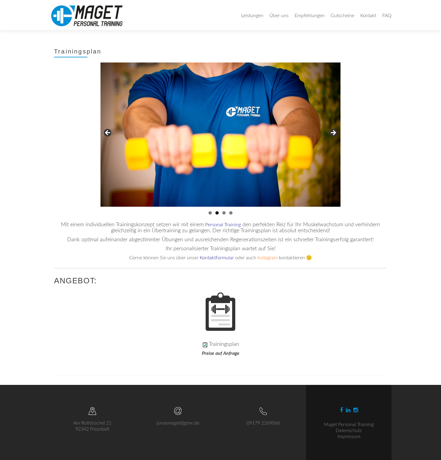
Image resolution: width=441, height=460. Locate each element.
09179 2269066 (263, 423)
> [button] (333, 133)
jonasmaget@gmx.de (178, 423)
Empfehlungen (310, 15)
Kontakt (368, 15)
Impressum (349, 436)
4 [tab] (230, 213)
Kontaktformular (217, 257)
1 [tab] (210, 213)
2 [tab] (217, 213)
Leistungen (252, 15)
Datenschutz (349, 430)
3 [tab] (224, 213)
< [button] (108, 133)
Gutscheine (342, 15)
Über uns (279, 15)
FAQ (387, 15)
